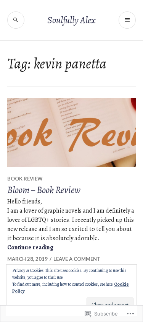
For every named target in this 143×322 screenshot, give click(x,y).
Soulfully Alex (71, 20)
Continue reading (30, 247)
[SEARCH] (15, 20)
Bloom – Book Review (43, 190)
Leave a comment (76, 259)
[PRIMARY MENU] (127, 20)
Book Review (25, 179)
